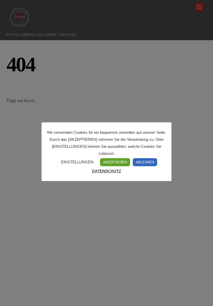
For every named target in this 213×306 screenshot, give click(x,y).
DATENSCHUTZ (106, 171)
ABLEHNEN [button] (145, 162)
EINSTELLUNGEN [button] (77, 162)
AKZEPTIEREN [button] (115, 162)
